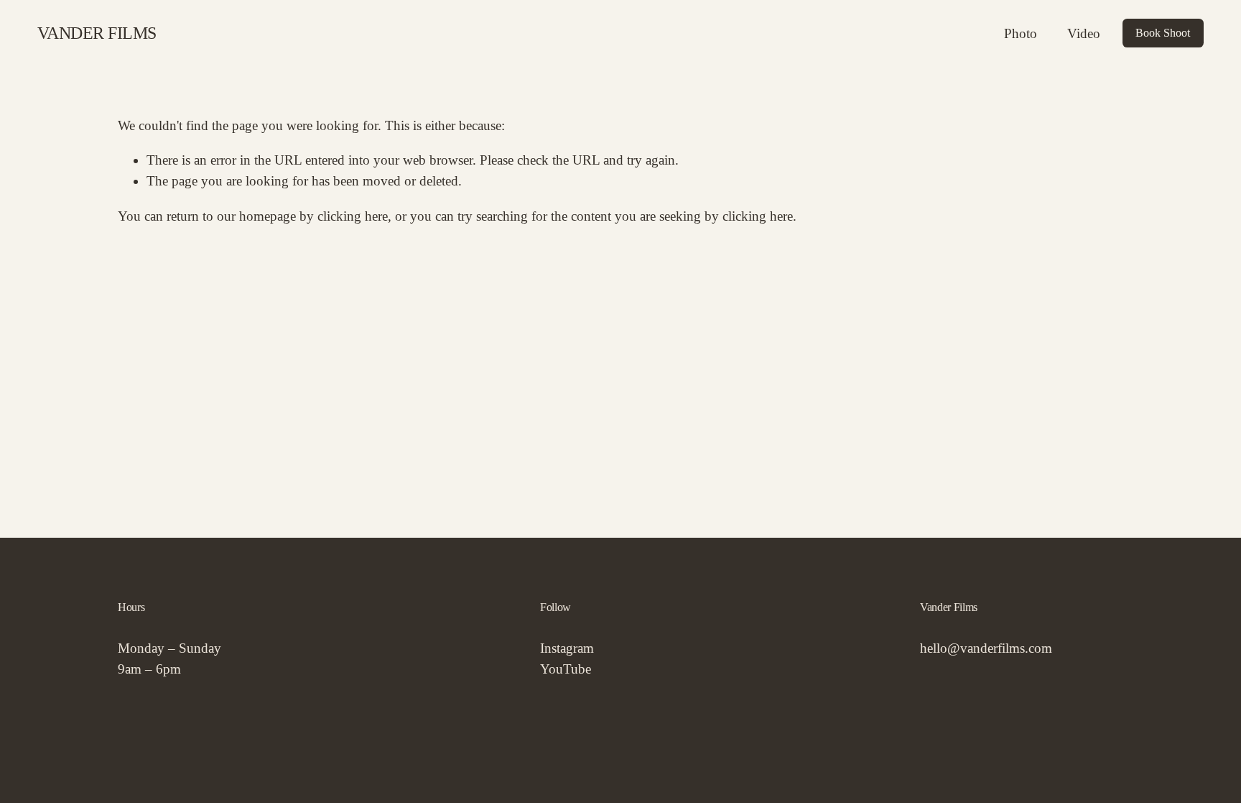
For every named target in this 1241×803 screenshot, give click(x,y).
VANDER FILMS (97, 32)
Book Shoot (1162, 33)
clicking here (352, 216)
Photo (1020, 33)
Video (1083, 33)
